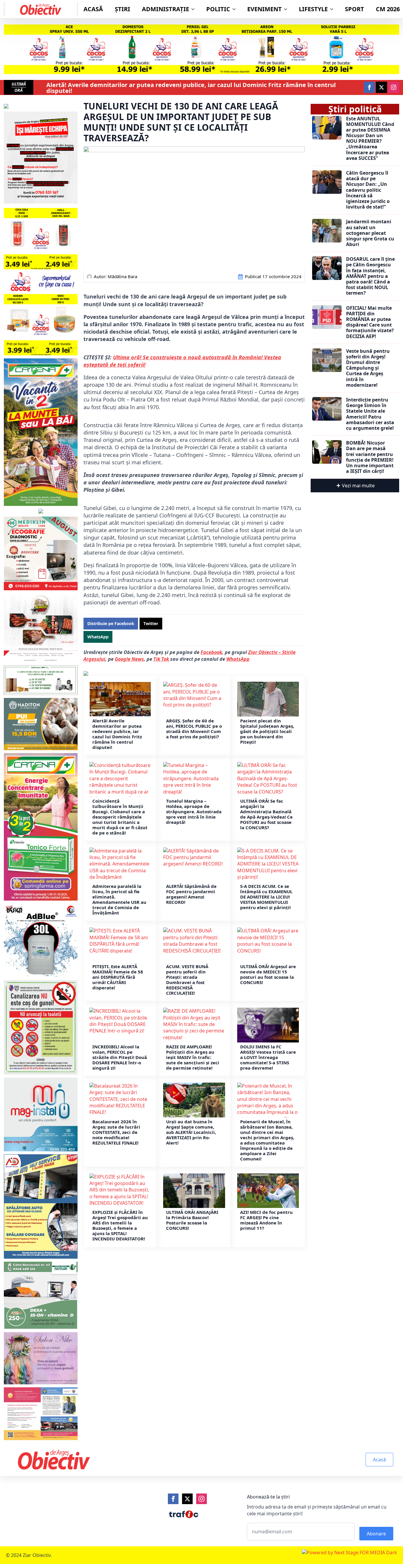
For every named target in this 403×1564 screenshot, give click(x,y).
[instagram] (393, 87)
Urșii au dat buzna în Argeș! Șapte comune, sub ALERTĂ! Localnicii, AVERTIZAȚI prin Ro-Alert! (191, 1132)
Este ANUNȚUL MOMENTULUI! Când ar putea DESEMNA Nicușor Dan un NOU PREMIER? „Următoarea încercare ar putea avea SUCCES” (370, 138)
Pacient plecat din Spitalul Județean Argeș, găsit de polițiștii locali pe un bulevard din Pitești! (267, 731)
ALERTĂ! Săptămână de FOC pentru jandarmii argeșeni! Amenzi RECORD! (191, 894)
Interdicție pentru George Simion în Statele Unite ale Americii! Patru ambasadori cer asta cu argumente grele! (370, 414)
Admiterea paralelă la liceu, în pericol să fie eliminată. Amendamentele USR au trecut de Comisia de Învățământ (119, 899)
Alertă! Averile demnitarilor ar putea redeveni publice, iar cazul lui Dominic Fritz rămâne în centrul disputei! (191, 88)
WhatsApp (238, 659)
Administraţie (165, 9)
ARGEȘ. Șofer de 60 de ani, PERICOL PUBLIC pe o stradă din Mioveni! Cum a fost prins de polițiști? (194, 728)
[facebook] (369, 87)
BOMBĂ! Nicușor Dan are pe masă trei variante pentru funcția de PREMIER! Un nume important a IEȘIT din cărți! (370, 457)
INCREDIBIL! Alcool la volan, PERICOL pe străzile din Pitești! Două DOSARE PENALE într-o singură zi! (119, 1057)
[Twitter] (187, 1498)
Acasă (93, 9)
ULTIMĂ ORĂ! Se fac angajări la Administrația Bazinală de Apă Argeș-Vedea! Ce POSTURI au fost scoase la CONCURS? (266, 814)
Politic (218, 9)
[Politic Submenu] (235, 9)
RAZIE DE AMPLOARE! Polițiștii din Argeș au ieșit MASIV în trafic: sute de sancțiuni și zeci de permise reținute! (192, 1057)
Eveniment (264, 9)
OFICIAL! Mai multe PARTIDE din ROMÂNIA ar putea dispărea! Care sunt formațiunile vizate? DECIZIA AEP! (370, 322)
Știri (122, 9)
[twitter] (381, 87)
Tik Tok (161, 659)
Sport (354, 9)
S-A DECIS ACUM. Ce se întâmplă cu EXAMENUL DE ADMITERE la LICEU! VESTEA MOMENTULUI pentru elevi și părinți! (266, 896)
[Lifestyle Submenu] (333, 9)
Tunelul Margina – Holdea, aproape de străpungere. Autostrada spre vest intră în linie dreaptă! (194, 811)
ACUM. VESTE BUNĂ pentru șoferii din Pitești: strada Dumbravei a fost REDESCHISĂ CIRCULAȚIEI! (187, 980)
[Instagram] (201, 1498)
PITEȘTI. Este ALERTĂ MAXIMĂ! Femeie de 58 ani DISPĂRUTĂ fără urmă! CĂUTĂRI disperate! (117, 977)
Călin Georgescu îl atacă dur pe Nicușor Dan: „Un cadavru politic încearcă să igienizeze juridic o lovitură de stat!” (368, 190)
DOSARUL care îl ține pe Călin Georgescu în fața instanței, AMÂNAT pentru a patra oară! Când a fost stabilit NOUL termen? (370, 276)
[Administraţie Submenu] (194, 9)
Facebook (211, 652)
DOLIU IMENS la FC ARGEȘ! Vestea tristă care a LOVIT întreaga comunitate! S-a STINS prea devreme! (268, 1057)
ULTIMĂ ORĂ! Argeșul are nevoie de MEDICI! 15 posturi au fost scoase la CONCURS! (268, 974)
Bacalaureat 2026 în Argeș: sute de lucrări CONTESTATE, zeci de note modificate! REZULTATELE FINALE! (116, 1132)
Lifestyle (313, 9)
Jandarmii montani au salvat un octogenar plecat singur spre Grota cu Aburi (370, 233)
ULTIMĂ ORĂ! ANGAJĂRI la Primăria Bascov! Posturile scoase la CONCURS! (192, 1220)
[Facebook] (173, 1498)
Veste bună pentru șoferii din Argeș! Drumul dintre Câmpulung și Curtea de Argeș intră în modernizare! (368, 368)
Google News (129, 659)
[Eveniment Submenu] (287, 9)
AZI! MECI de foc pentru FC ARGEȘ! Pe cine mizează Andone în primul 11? (266, 1220)
